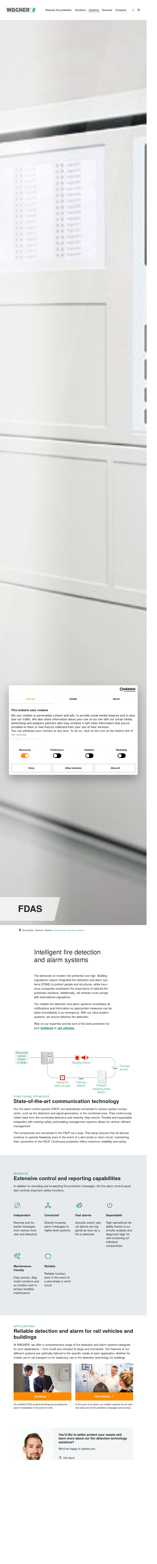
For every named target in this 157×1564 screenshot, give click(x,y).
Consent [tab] (30, 699)
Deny (31, 768)
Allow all (115, 768)
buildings (47, 1028)
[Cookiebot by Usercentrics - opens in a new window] (122, 689)
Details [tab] (73, 699)
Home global (27, 930)
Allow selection (73, 768)
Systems (48, 930)
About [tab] (116, 699)
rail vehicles (66, 1028)
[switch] (57, 755)
